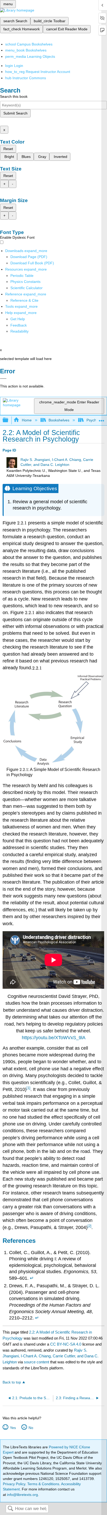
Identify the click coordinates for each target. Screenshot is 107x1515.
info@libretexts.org (22, 1495)
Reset (8, 149)
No (31, 1428)
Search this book (14, 96)
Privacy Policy (14, 1484)
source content (36, 1362)
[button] (18, 325)
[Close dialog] (3, 378)
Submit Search (15, 113)
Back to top (12, 1382)
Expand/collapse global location (101, 418)
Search (10, 1509)
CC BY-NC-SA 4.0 (65, 1344)
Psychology (95, 420)
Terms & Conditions (43, 1484)
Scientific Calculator (26, 288)
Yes (13, 1428)
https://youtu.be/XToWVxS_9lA (53, 1037)
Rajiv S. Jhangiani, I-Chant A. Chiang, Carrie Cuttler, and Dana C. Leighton (50, 1356)
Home (26, 420)
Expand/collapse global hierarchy (8, 420)
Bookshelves (59, 420)
